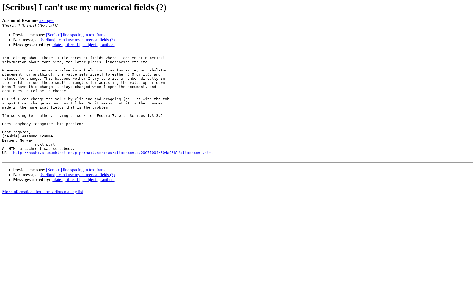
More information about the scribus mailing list (42, 191)
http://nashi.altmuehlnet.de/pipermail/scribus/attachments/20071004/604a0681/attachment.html (113, 153)
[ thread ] (72, 44)
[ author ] (107, 44)
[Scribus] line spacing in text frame (76, 34)
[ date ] (57, 44)
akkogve (46, 20)
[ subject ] (89, 44)
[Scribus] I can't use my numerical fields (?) (77, 39)
